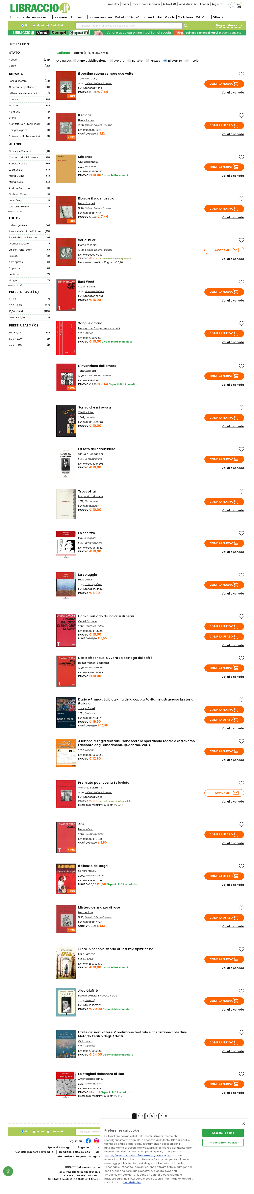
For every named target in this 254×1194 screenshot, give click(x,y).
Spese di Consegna (59, 1147)
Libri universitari (100, 17)
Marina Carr (85, 829)
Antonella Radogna (90, 1078)
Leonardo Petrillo (29, 206)
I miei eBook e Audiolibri (146, 4)
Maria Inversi (29, 182)
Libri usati (78, 17)
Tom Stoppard (87, 370)
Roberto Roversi (29, 163)
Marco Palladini (87, 245)
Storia (29, 117)
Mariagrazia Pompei (90, 328)
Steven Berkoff (86, 286)
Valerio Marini (112, 328)
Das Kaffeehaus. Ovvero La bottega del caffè (115, 658)
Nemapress (29, 262)
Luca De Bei (29, 169)
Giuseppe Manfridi (29, 151)
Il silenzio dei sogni (93, 866)
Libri (27, 25)
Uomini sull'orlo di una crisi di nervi (106, 616)
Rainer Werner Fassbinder (93, 662)
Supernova (29, 268)
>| (166, 1116)
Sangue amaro (90, 323)
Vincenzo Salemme (90, 787)
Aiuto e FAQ (169, 4)
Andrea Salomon (29, 188)
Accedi (204, 4)
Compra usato (221, 125)
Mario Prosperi (86, 203)
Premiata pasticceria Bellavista (103, 782)
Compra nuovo (222, 84)
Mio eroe (85, 157)
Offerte (218, 17)
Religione (29, 111)
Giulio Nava (85, 1041)
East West (86, 281)
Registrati (218, 4)
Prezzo (155, 61)
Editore (137, 61)
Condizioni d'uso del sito (74, 1152)
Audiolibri (155, 17)
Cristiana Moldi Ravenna (29, 157)
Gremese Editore (29, 243)
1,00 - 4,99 (29, 332)
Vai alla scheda (233, 92)
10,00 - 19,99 (29, 311)
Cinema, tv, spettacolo (29, 87)
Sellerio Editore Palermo (29, 237)
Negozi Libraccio (228, 25)
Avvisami (222, 250)
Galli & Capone (87, 621)
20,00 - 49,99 (29, 317)
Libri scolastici (30, 17)
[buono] (127, 32)
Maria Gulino (29, 176)
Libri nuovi (61, 17)
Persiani (29, 256)
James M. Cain (87, 78)
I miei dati (113, 4)
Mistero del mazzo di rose (99, 907)
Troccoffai (87, 491)
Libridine (90, 417)
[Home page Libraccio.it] (40, 12)
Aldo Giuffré (88, 990)
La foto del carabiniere (96, 449)
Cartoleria (185, 17)
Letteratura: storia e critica (29, 93)
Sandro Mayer (86, 870)
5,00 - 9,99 (29, 305)
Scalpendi (90, 166)
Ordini (125, 4)
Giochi (170, 17)
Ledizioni (29, 274)
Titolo (194, 61)
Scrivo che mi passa (94, 407)
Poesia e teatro (29, 81)
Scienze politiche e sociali (29, 136)
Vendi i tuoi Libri (188, 4)
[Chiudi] (243, 1123)
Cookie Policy (132, 1182)
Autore (119, 61)
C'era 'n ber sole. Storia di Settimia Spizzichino (115, 949)
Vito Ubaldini (85, 412)
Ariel (81, 824)
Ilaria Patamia (86, 954)
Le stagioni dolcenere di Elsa (101, 1074)
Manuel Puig (85, 912)
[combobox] (129, 25)
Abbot (88, 333)
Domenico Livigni (88, 995)
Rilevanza (175, 61)
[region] (174, 1153)
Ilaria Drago (29, 200)
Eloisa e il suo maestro (96, 198)
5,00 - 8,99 (29, 338)
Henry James (86, 120)
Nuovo (29, 59)
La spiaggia (87, 574)
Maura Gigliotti (87, 538)
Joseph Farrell (86, 708)
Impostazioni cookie (223, 1142)
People (89, 958)
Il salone (84, 115)
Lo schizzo (86, 533)
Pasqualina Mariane (90, 496)
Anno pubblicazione (92, 61)
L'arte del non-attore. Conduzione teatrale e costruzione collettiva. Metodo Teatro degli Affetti (133, 1034)
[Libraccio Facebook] (88, 1143)
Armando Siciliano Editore (29, 231)
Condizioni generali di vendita (34, 1152)
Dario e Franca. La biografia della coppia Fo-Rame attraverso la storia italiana (135, 701)
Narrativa (29, 99)
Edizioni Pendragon (29, 249)
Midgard (29, 280)
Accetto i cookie (223, 1133)
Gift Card (203, 17)
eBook (140, 17)
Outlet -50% (124, 17)
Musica (29, 105)
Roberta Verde (108, 995)
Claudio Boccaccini (90, 454)
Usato (29, 66)
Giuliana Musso (29, 194)
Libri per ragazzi (29, 130)
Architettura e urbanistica (29, 124)
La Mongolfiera (29, 225)
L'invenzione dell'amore (97, 366)
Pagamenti (85, 1147)
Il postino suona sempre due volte (105, 73)
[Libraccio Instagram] (96, 1143)
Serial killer (87, 240)
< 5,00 (29, 299)
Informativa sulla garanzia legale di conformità (87, 1156)
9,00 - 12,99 (29, 344)
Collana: (63, 53)
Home (13, 44)
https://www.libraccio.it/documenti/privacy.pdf (138, 1155)
